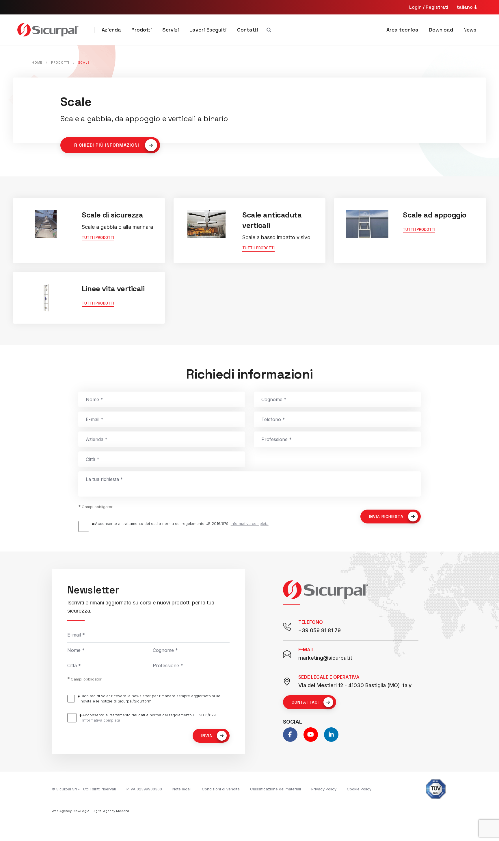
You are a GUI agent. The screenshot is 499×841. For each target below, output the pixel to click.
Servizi (170, 29)
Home (37, 62)
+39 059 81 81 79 (319, 630)
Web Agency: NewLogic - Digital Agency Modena (90, 811)
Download (441, 29)
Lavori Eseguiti (208, 29)
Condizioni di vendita (221, 789)
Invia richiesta (386, 516)
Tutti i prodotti (98, 237)
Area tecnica (402, 29)
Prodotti (141, 29)
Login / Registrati (428, 7)
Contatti (247, 29)
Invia (206, 735)
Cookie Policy (359, 789)
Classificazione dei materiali (275, 789)
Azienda (111, 29)
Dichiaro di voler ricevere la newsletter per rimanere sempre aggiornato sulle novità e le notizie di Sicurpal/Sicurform (150, 698)
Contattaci (305, 702)
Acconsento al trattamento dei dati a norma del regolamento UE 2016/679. (182, 523)
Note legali (181, 789)
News (469, 29)
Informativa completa (250, 523)
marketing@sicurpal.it (325, 658)
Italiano (464, 7)
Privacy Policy (323, 789)
